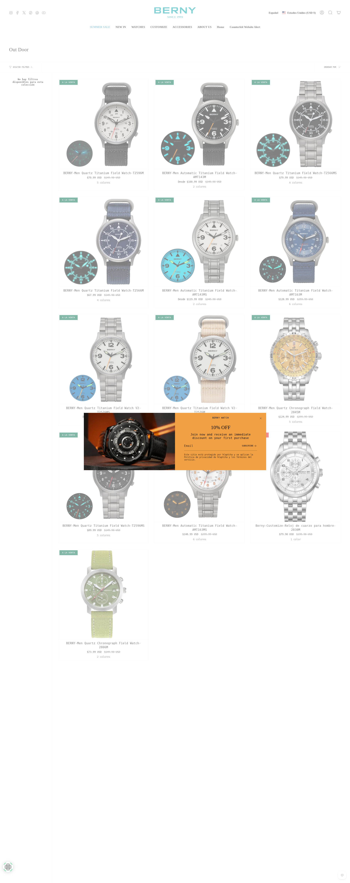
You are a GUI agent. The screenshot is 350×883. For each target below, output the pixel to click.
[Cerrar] (260, 418)
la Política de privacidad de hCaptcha (218, 455)
